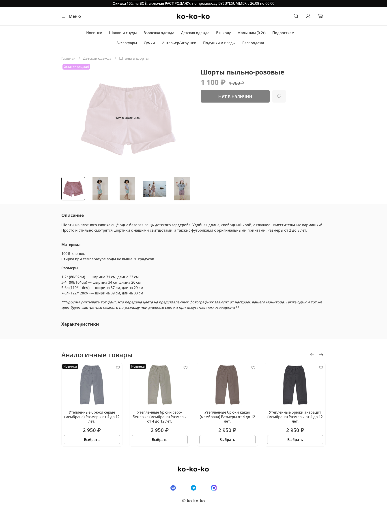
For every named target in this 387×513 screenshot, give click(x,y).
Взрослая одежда (159, 32)
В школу (223, 32)
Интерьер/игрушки (179, 42)
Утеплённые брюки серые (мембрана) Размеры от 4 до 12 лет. (92, 417)
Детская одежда (195, 32)
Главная (68, 58)
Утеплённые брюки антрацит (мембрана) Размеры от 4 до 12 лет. (295, 417)
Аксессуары (126, 42)
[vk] (173, 488)
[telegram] (193, 488)
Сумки (149, 42)
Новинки (94, 32)
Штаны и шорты (134, 58)
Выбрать (92, 439)
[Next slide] (186, 118)
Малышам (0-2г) (251, 32)
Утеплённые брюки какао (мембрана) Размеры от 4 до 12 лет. (227, 417)
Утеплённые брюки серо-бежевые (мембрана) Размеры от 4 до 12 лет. (160, 417)
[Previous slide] (68, 118)
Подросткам (283, 32)
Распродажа (253, 42)
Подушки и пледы (219, 42)
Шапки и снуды (123, 32)
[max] (214, 488)
